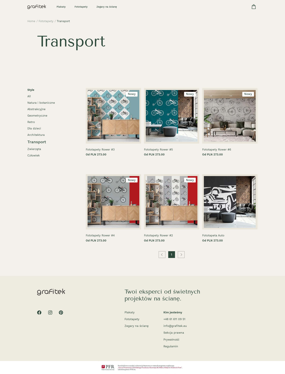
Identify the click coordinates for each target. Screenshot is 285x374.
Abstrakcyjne (36, 109)
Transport (63, 21)
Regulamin (170, 346)
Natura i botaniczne (41, 102)
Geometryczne (37, 115)
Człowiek (33, 155)
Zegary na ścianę (106, 6)
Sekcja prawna (173, 332)
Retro (31, 122)
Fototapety (81, 6)
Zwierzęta (34, 149)
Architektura (36, 134)
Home (31, 21)
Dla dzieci (34, 128)
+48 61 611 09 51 (174, 319)
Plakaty (61, 6)
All (29, 96)
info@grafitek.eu (175, 326)
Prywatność (171, 339)
